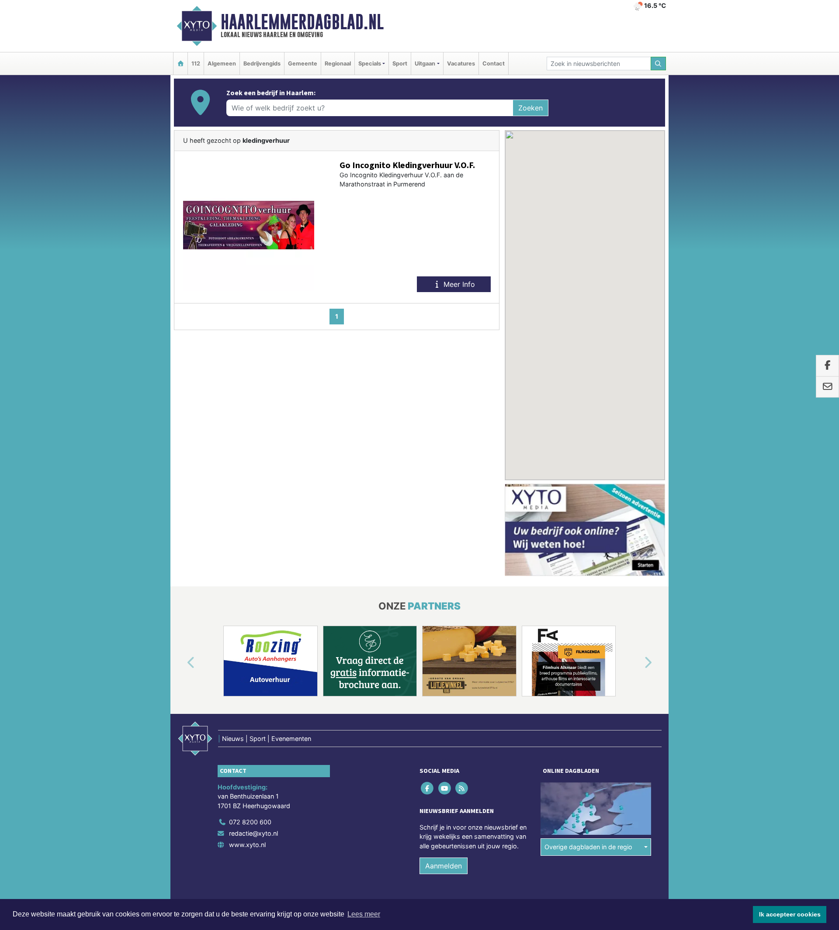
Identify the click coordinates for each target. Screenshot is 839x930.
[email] (827, 386)
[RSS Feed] (462, 788)
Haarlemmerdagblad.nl (302, 22)
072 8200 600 (250, 822)
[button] (180, 663)
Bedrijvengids (262, 63)
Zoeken (530, 107)
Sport (399, 63)
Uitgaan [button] (425, 63)
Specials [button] (369, 63)
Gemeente (302, 63)
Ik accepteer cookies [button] (790, 914)
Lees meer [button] (363, 914)
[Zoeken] (658, 63)
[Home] (180, 63)
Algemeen (222, 63)
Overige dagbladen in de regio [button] (588, 847)
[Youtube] (445, 788)
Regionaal (338, 63)
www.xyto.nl (247, 844)
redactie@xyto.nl (253, 833)
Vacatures (461, 63)
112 (195, 63)
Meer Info (458, 284)
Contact (493, 63)
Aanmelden (443, 865)
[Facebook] (428, 788)
